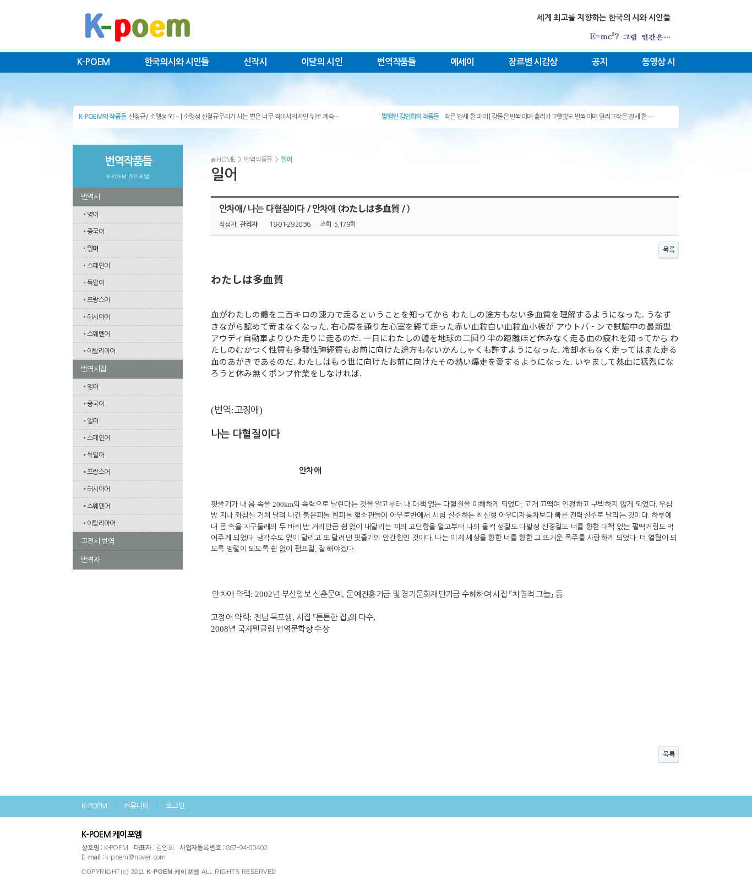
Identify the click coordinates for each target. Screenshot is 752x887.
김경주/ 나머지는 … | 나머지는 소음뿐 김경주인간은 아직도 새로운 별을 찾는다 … (231, 119)
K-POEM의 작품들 (102, 116)
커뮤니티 (136, 805)
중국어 (95, 231)
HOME (226, 159)
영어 (93, 214)
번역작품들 (396, 62)
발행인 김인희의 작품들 (410, 116)
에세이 (462, 62)
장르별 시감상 (532, 62)
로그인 (175, 805)
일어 (92, 248)
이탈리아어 (101, 351)
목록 (668, 250)
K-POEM (93, 62)
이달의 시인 (321, 62)
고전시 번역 (97, 541)
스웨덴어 (98, 334)
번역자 (90, 559)
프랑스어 (98, 300)
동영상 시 (658, 62)
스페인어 (98, 265)
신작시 (255, 62)
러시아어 (98, 317)
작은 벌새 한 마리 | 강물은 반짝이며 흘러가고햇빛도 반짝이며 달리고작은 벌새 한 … (548, 116)
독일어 (95, 283)
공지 (600, 62)
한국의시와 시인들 (176, 62)
